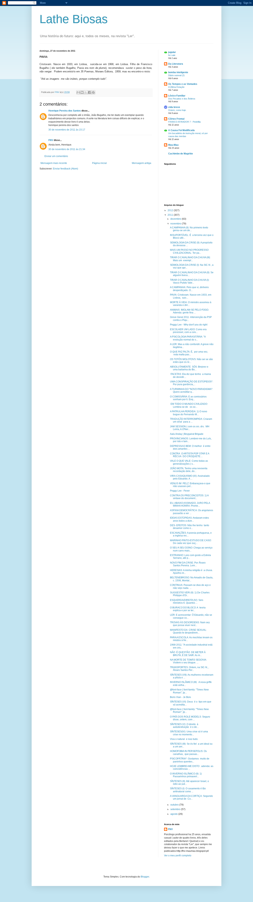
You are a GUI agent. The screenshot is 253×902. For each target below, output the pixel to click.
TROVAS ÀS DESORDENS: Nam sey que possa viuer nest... (190, 624)
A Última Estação (176, 87)
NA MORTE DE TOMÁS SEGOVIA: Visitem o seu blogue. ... (188, 661)
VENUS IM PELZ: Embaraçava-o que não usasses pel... (190, 485)
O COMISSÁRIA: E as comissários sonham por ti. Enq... (188, 398)
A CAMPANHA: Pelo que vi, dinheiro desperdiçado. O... (189, 288)
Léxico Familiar (176, 95)
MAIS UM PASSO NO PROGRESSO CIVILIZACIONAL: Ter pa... (189, 251)
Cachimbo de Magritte (180, 153)
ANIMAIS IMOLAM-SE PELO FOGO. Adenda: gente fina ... (189, 311)
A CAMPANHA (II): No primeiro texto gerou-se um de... (189, 229)
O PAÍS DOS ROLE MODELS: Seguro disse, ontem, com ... (190, 718)
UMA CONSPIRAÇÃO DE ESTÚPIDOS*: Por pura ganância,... (191, 383)
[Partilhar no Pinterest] (93, 92)
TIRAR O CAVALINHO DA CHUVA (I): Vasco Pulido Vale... (189, 281)
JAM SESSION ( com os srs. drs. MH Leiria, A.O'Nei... (189, 428)
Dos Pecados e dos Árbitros (181, 98)
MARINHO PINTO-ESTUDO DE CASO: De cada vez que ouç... (190, 542)
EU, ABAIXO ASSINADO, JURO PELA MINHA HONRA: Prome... (190, 504)
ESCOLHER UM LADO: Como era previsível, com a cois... (188, 331)
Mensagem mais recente (54, 163)
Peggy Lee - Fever (180, 490)
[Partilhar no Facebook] (90, 92)
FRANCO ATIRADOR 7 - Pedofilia (184, 122)
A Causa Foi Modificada (181, 130)
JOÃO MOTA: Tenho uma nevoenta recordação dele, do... (188, 470)
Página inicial (99, 163)
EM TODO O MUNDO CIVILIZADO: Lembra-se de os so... (189, 405)
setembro (175, 809)
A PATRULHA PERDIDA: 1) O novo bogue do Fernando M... (188, 413)
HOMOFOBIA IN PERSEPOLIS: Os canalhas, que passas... (188, 752)
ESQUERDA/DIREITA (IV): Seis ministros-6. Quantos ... (186, 601)
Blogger (145, 876)
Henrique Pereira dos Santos (64, 110)
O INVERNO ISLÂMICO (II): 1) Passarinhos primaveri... (186, 775)
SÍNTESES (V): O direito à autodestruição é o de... (184, 725)
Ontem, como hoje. (177, 110)
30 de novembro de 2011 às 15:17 (66, 129)
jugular (172, 52)
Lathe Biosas (74, 19)
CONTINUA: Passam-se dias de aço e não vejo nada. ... (190, 586)
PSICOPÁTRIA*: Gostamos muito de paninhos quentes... (189, 760)
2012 (171, 210)
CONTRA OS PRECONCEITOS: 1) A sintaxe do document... (189, 497)
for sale (171, 55)
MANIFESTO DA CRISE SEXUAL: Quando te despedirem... (188, 631)
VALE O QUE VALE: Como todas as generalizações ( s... (189, 462)
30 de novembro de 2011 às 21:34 (66, 149)
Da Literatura (175, 63)
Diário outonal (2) (176, 75)
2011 (171, 215)
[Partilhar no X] (86, 92)
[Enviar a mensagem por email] (78, 92)
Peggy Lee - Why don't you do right (188, 324)
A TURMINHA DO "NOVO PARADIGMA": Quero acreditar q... (191, 390)
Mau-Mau (173, 145)
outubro (174, 804)
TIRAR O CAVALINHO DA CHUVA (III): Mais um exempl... (190, 259)
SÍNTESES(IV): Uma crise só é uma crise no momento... (189, 733)
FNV (50, 140)
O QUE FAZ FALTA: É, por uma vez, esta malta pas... (189, 353)
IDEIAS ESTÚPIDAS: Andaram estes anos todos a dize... (189, 519)
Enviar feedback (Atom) (65, 168)
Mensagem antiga (141, 163)
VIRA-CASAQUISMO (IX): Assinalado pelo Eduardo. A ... (190, 477)
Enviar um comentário (56, 156)
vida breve (174, 107)
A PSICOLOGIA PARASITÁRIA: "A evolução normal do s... (188, 338)
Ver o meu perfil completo (177, 855)
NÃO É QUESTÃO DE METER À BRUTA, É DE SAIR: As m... (188, 653)
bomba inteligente (178, 72)
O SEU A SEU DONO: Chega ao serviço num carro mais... (191, 549)
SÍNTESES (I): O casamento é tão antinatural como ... (188, 790)
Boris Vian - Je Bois (180, 697)
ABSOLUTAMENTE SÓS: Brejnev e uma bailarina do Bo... (189, 368)
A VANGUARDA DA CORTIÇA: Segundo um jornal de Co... (191, 797)
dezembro (176, 218)
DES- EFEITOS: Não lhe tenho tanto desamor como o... (189, 526)
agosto (174, 814)
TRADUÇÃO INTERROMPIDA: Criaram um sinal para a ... (191, 420)
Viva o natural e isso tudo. (184, 739)
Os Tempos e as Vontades (182, 84)
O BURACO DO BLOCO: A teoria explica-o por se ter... (188, 609)
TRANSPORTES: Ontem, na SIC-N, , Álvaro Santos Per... (189, 668)
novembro (176, 223)
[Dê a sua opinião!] (82, 92)
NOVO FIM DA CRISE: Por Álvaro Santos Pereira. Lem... (188, 564)
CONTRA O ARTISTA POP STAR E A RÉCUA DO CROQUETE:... (189, 455)
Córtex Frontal (176, 118)
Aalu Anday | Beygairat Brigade (186, 434)
